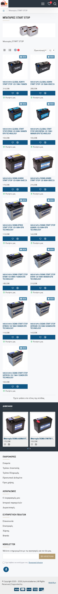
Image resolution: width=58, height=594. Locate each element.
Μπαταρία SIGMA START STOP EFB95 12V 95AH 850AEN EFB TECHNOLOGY (42, 276)
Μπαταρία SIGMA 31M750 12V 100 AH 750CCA (42, 439)
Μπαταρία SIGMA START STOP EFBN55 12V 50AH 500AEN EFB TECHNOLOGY (15, 326)
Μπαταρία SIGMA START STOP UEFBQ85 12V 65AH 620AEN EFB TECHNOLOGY (42, 326)
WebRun (52, 582)
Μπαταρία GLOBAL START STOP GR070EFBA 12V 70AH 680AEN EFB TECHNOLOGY (41, 131)
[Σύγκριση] (17, 386)
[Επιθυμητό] (12, 386)
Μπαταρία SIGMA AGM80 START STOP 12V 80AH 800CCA (42, 179)
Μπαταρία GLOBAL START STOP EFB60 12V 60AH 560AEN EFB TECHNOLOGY (15, 131)
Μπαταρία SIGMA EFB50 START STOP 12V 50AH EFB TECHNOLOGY (13, 227)
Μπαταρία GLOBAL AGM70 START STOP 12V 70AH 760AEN (15, 83)
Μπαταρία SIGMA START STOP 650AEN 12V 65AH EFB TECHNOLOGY (42, 227)
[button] (27, 448)
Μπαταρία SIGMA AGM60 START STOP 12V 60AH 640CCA (15, 179)
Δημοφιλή (7, 406)
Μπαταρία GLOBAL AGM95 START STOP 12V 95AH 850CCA (42, 83)
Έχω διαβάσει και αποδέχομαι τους (24, 562)
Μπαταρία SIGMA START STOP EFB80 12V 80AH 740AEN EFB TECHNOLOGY (15, 276)
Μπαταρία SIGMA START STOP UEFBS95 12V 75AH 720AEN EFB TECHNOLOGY (15, 375)
